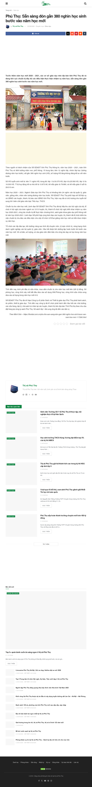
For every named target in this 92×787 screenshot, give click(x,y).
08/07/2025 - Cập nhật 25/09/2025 (26, 708)
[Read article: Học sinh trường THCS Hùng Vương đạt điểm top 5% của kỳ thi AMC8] (21, 447)
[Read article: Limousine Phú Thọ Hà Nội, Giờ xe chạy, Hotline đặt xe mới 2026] (10, 672)
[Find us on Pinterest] (48, 780)
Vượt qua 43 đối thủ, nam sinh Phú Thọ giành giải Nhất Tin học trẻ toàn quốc (62, 490)
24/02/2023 (44, 469)
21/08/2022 (44, 495)
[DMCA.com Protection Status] (46, 769)
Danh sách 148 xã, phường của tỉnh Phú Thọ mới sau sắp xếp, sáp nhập (41, 705)
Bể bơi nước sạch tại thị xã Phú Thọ (28, 731)
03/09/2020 (31, 26)
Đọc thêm (47, 427)
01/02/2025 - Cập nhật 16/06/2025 (26, 734)
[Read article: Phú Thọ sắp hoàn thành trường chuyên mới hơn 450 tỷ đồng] (21, 525)
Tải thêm (46, 544)
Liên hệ (76, 762)
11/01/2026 (10, 655)
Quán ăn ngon (13, 593)
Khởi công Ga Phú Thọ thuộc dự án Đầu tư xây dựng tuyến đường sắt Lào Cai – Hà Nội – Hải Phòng (50, 696)
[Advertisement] (46, 55)
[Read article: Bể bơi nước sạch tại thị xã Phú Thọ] (10, 733)
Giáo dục (16, 10)
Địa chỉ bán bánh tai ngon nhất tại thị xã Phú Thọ (33, 714)
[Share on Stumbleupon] (72, 33)
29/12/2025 (20, 690)
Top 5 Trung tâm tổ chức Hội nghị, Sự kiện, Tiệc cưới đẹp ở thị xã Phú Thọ (42, 679)
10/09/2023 (44, 417)
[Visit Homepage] (46, 3)
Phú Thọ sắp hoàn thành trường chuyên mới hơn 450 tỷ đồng (63, 516)
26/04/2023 (44, 443)
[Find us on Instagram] (51, 780)
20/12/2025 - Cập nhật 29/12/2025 (26, 699)
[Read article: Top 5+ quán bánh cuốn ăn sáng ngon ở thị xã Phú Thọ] (46, 620)
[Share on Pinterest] (76, 33)
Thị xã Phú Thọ (18, 26)
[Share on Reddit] (80, 33)
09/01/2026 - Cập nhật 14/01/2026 (26, 673)
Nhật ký (41, 762)
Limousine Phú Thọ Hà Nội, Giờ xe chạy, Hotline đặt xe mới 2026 (38, 670)
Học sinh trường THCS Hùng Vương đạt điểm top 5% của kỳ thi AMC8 (62, 438)
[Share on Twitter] (68, 33)
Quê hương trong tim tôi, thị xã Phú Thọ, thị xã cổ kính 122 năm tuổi (40, 722)
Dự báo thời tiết (66, 762)
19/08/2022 (44, 521)
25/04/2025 (20, 725)
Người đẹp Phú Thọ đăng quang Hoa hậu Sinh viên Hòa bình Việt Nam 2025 (42, 688)
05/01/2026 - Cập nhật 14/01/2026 (26, 682)
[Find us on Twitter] (42, 780)
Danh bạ (15, 762)
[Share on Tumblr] (84, 33)
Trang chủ (9, 10)
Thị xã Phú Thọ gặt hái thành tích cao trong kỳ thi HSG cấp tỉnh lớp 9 (62, 464)
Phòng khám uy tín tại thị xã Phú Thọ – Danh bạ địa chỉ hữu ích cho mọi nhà (42, 740)
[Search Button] (85, 3)
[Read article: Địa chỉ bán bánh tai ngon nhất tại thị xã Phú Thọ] (10, 716)
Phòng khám (25, 762)
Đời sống (34, 762)
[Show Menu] (7, 3)
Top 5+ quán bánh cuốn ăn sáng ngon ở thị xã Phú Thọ (28, 652)
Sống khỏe (55, 762)
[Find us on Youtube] (45, 780)
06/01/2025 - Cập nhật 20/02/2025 (26, 742)
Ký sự (48, 762)
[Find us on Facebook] (38, 780)
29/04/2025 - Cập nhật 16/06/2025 (26, 716)
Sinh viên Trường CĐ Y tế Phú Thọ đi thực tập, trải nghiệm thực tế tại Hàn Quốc (60, 413)
